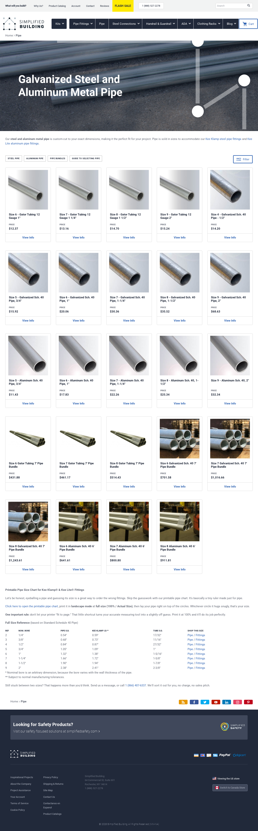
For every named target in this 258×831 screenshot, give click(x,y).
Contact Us (49, 797)
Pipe (102, 23)
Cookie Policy (17, 810)
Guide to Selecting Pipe (86, 158)
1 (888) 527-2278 (151, 5)
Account (75, 6)
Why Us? (38, 6)
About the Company (20, 783)
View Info (28, 237)
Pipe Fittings (81, 23)
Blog (230, 23)
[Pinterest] (248, 702)
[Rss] (183, 702)
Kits (58, 23)
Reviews (104, 6)
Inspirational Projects (21, 777)
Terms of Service (19, 803)
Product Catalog (57, 6)
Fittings (200, 635)
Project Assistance (20, 790)
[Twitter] (205, 702)
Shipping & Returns (53, 783)
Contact (90, 6)
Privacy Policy (50, 777)
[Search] (249, 6)
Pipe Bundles (57, 158)
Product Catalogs (52, 813)
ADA (185, 23)
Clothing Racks (207, 23)
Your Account (17, 797)
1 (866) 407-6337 (135, 685)
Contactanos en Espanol (51, 805)
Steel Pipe (14, 158)
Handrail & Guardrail (159, 23)
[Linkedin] (226, 702)
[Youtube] (216, 702)
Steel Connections (125, 23)
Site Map (48, 790)
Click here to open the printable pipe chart (31, 606)
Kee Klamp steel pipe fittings (223, 139)
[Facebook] (194, 702)
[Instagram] (237, 702)
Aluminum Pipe (34, 158)
